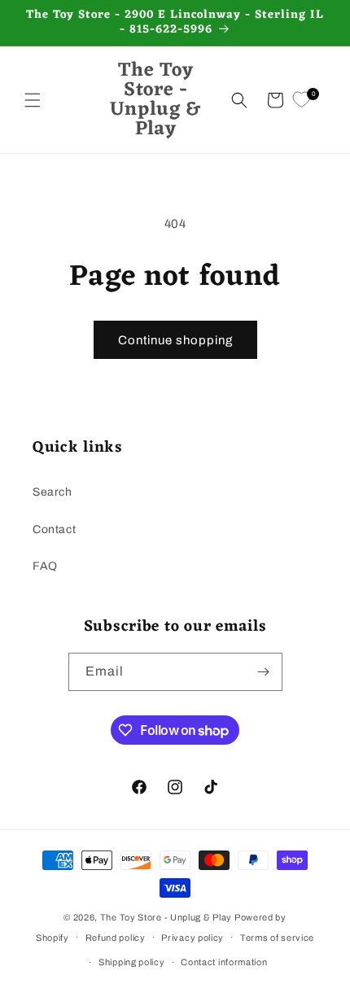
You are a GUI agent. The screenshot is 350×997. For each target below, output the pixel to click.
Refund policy (115, 937)
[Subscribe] (264, 672)
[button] (32, 100)
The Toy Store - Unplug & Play (166, 917)
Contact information (224, 962)
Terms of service (277, 937)
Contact (54, 529)
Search (52, 492)
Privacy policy (192, 937)
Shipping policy (131, 962)
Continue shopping (175, 340)
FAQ (45, 566)
